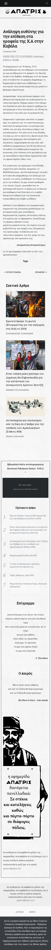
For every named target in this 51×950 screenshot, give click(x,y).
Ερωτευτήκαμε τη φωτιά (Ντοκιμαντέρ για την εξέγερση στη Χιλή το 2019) (25, 324)
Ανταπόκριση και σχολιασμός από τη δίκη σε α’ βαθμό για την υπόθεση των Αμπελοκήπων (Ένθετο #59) (29, 544)
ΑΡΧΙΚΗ (20, 912)
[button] (47, 3)
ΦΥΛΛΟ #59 (19, 436)
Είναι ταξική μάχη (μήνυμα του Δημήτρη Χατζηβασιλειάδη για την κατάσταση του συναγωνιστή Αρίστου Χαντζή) (28, 530)
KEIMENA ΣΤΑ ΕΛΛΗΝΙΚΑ (17, 390)
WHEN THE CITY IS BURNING (18, 56)
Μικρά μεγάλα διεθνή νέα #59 (23, 555)
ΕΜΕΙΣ (32, 912)
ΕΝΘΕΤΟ (9, 436)
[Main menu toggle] (6, 3)
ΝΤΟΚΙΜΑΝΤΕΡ (13, 333)
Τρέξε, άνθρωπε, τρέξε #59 (22, 575)
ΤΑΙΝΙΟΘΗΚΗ (27, 333)
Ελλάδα (15, 59)
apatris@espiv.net (12, 868)
